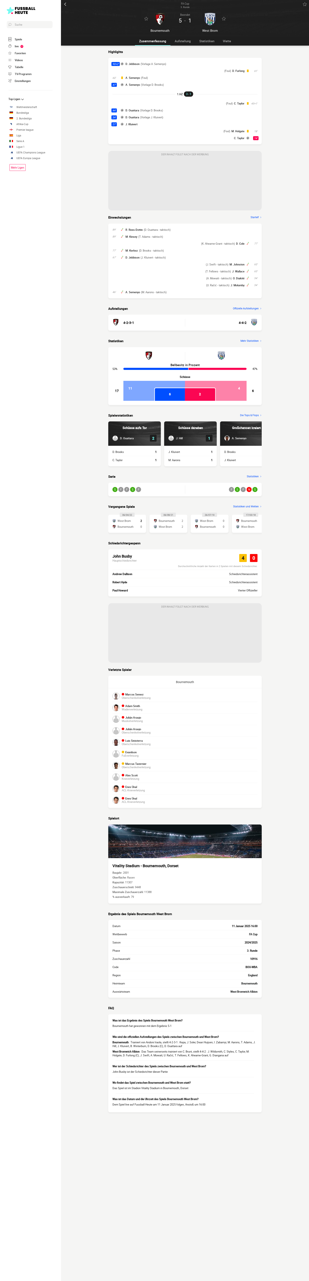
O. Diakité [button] (238, 278)
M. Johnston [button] (237, 264)
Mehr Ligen (17, 167)
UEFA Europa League (28, 158)
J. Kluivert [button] (131, 124)
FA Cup (253, 934)
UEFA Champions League (30, 152)
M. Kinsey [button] (131, 237)
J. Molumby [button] (237, 285)
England (253, 975)
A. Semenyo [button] (132, 78)
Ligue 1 (20, 147)
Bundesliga (22, 113)
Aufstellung (183, 41)
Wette (227, 41)
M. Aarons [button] (174, 460)
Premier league (24, 130)
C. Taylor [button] (239, 103)
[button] (123, 438)
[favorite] (305, 4)
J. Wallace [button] (238, 271)
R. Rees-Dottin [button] (134, 230)
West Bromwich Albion (244, 991)
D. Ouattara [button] (132, 110)
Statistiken (206, 41)
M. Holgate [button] (237, 131)
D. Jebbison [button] (132, 64)
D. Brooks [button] (118, 452)
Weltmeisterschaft (26, 107)
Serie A (20, 141)
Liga (18, 135)
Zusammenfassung (152, 41)
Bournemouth (185, 682)
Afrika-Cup (22, 124)
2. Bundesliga (24, 118)
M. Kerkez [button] (131, 250)
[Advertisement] (185, 184)
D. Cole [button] (240, 243)
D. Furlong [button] (238, 71)
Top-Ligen (14, 99)
